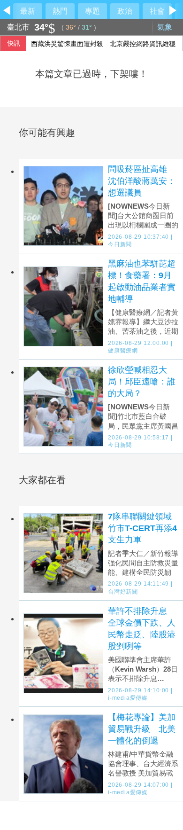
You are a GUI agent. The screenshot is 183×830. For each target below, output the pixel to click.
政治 (124, 11)
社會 (157, 11)
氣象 (165, 27)
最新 (27, 11)
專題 (92, 11)
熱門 (60, 11)
